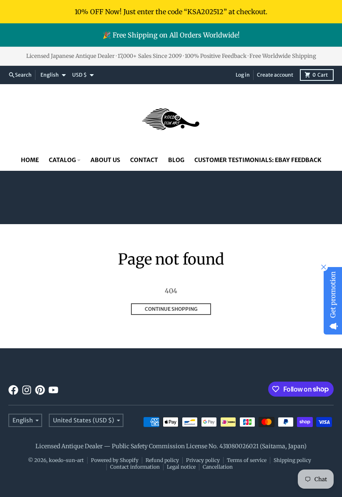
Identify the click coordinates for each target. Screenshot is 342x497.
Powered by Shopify (114, 460)
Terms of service (247, 460)
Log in (243, 75)
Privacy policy (203, 460)
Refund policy (162, 460)
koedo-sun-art (66, 460)
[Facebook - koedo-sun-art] (13, 390)
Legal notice (181, 467)
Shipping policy (292, 460)
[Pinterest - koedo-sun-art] (40, 390)
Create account (275, 75)
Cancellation (218, 467)
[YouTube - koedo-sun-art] (53, 390)
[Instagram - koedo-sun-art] (27, 390)
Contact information (135, 467)
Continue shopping (171, 309)
